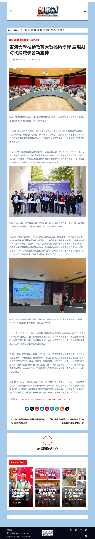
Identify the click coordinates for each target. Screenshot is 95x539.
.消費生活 (14, 40)
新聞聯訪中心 (21, 59)
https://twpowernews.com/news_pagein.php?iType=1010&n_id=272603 (44, 399)
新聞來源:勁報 (33, 40)
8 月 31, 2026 (17, 503)
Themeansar (25, 536)
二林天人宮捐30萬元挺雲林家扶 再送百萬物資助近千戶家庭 (75, 495)
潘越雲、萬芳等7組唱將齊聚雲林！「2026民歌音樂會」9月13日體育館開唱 (47, 496)
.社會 (22, 40)
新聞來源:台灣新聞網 (47, 475)
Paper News (12, 536)
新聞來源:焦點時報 (19, 475)
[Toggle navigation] (11, 11)
